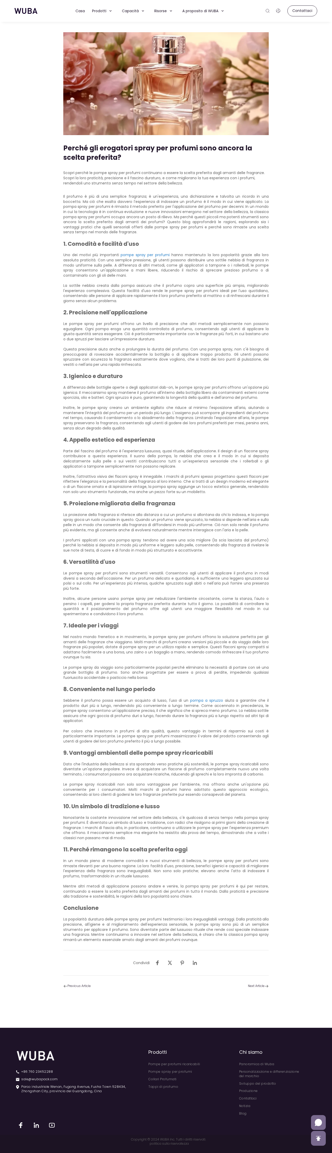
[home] (26, 11)
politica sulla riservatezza (169, 1143)
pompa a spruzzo (206, 700)
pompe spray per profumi (145, 254)
